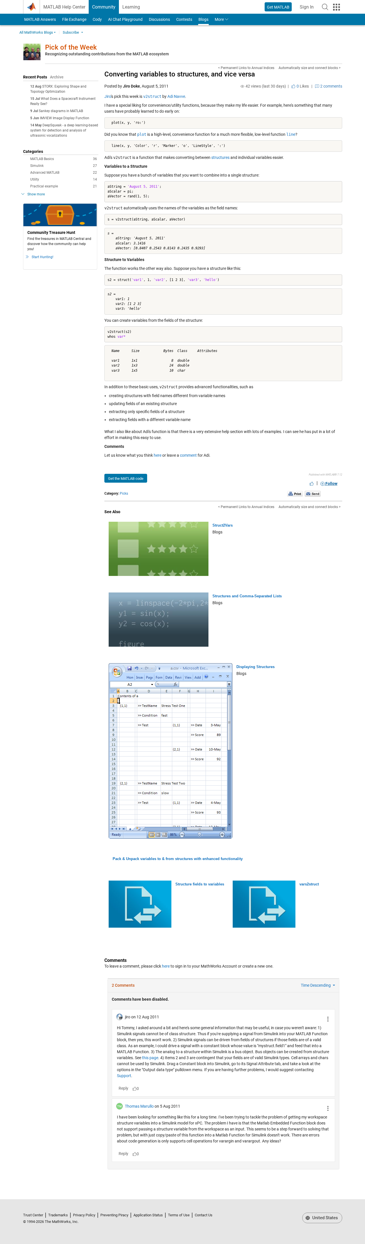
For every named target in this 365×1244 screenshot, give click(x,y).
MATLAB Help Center (64, 7)
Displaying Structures (255, 667)
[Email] (312, 493)
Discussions (159, 19)
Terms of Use (179, 1215)
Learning (131, 7)
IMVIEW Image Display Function (64, 118)
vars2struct (309, 884)
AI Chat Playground (125, 19)
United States (324, 1217)
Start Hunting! (42, 257)
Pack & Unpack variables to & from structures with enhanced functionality (178, 859)
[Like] (311, 483)
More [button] (219, 19)
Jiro (107, 96)
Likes (302, 86)
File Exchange (74, 19)
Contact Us (203, 1215)
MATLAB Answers (39, 19)
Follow (331, 483)
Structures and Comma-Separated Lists (247, 596)
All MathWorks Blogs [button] (36, 32)
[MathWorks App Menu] (336, 7)
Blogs (203, 19)
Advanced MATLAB (63, 173)
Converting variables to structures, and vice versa (179, 74)
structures (220, 157)
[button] (325, 7)
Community (103, 7)
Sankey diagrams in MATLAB (61, 111)
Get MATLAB (278, 7)
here (157, 455)
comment (188, 455)
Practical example (63, 186)
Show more (36, 194)
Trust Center (33, 1215)
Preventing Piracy (114, 1215)
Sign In (308, 8)
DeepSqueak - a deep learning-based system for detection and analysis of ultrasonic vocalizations (64, 130)
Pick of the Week (71, 47)
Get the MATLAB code (125, 478)
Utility (63, 179)
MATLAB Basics (63, 159)
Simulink (63, 166)
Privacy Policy (84, 1215)
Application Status (148, 1215)
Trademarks (58, 1215)
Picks (124, 493)
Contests (184, 19)
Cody (97, 19)
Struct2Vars (222, 525)
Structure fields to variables (199, 884)
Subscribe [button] (71, 32)
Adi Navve (176, 96)
